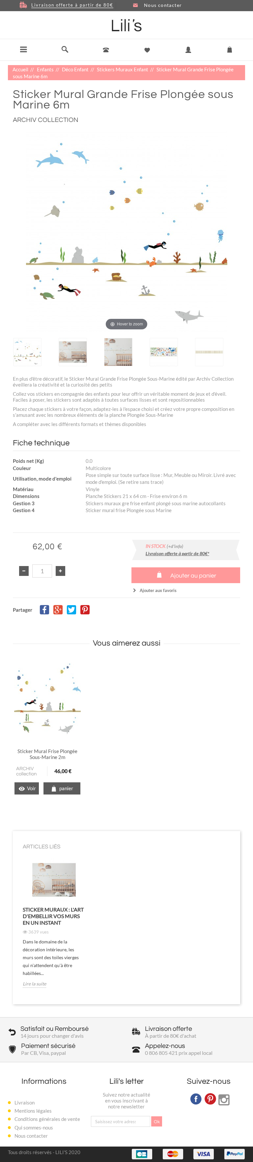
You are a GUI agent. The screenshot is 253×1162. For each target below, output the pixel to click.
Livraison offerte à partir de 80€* (177, 553)
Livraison (24, 1102)
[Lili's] (126, 25)
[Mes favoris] (147, 50)
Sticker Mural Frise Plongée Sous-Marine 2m (47, 754)
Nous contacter (31, 1136)
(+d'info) (175, 546)
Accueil (21, 69)
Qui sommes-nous (33, 1127)
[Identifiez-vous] (188, 54)
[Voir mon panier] (229, 48)
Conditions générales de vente (47, 1119)
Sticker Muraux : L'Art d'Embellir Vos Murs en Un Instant (53, 916)
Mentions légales (33, 1111)
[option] (34, 352)
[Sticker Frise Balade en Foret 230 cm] (47, 697)
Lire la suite (34, 983)
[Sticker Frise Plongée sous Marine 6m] (27, 351)
